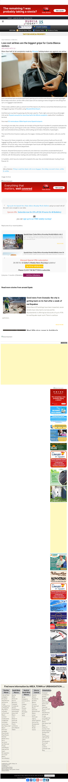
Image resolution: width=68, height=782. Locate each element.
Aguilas (14, 692)
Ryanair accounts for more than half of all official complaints (28, 112)
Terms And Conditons (22, 774)
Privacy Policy (31, 774)
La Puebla (4, 708)
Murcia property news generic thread (10, 766)
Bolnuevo (14, 699)
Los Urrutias (5, 721)
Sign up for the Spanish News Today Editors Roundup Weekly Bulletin (28, 203)
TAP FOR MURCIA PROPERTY (34, 31)
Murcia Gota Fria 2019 (7, 765)
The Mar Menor (6, 688)
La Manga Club (6, 703)
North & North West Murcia (26, 689)
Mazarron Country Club (45, 724)
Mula (23, 710)
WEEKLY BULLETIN (28, 15)
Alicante (35, 48)
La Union (4, 713)
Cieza (23, 703)
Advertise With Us (47, 774)
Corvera (34, 701)
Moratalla (24, 708)
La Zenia (44, 743)
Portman (4, 733)
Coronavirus (4, 762)
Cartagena (4, 694)
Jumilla (24, 707)
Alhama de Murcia (14, 696)
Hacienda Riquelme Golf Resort (36, 708)
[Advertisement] (34, 361)
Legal (36, 774)
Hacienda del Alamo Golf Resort (15, 710)
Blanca (34, 699)
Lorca (13, 713)
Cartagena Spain (6, 761)
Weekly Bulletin (5, 767)
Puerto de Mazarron (14, 718)
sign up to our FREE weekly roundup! (37, 216)
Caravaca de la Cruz (26, 698)
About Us (40, 774)
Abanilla (34, 692)
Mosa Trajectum (36, 717)
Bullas (23, 694)
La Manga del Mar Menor (5, 705)
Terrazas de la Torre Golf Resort (5, 751)
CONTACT (10, 15)
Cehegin (24, 701)
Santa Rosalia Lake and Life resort (5, 746)
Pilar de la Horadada (4, 727)
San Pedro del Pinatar (5, 741)
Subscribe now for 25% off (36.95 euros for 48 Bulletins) (39, 209)
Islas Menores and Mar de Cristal (5, 699)
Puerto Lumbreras (15, 721)
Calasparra (25, 696)
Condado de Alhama (15, 703)
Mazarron (14, 715)
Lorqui (34, 712)
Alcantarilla (35, 695)
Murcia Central (36, 688)
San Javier (4, 739)
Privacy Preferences (49, 772)
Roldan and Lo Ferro (5, 736)
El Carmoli (4, 695)
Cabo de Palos (5, 692)
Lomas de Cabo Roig (46, 746)
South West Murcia (16, 688)
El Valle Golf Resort (35, 704)
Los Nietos (4, 719)
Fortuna (24, 705)
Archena (34, 697)
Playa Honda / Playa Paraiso (5, 731)
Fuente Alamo (15, 706)
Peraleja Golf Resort (35, 722)
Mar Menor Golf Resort (6, 723)
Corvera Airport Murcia (7, 764)
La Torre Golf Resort (5, 711)
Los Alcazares (5, 715)
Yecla (23, 712)
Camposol (14, 701)
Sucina (34, 726)
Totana (13, 726)
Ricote (33, 724)
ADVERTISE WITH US (18, 15)
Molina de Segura (34, 714)
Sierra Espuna (15, 724)
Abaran (34, 694)
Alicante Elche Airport (33, 106)
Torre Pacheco (5, 755)
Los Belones (5, 717)
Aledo (13, 694)
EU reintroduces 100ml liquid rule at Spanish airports (25, 118)
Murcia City (35, 719)
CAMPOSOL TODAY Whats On (9, 760)
